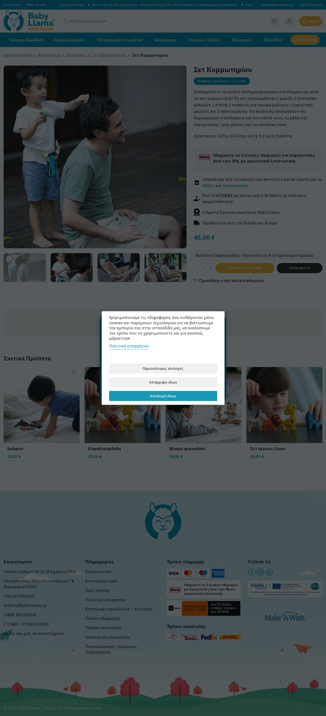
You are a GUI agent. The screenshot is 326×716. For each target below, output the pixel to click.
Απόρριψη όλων (163, 382)
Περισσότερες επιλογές (163, 368)
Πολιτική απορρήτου (129, 345)
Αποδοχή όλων (163, 395)
